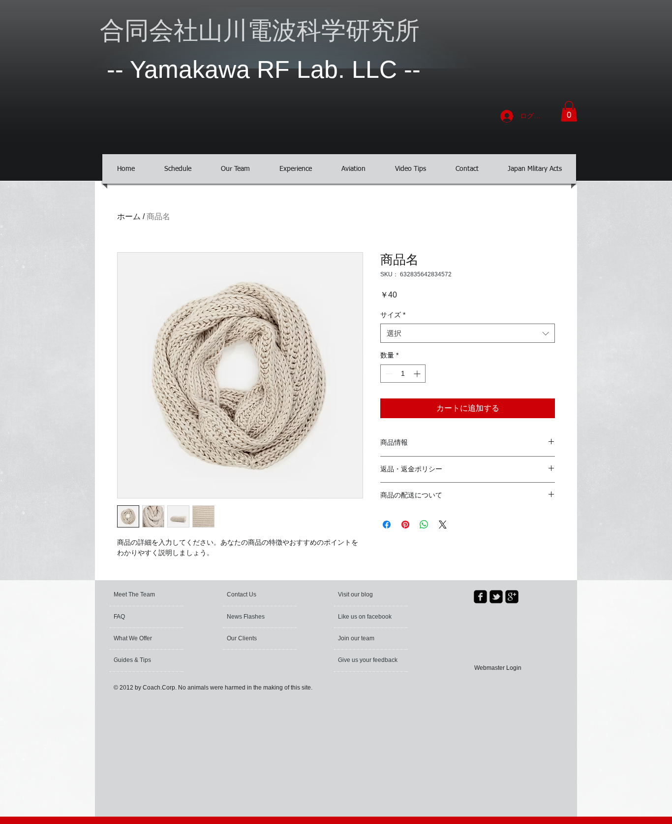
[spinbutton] (403, 373)
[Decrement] (388, 373)
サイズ (392, 315)
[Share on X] (443, 524)
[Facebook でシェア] (387, 524)
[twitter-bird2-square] (496, 596)
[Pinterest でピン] (405, 524)
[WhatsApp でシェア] (424, 524)
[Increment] (418, 373)
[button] (569, 111)
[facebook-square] (480, 596)
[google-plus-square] (512, 596)
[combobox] (467, 333)
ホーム (129, 216)
